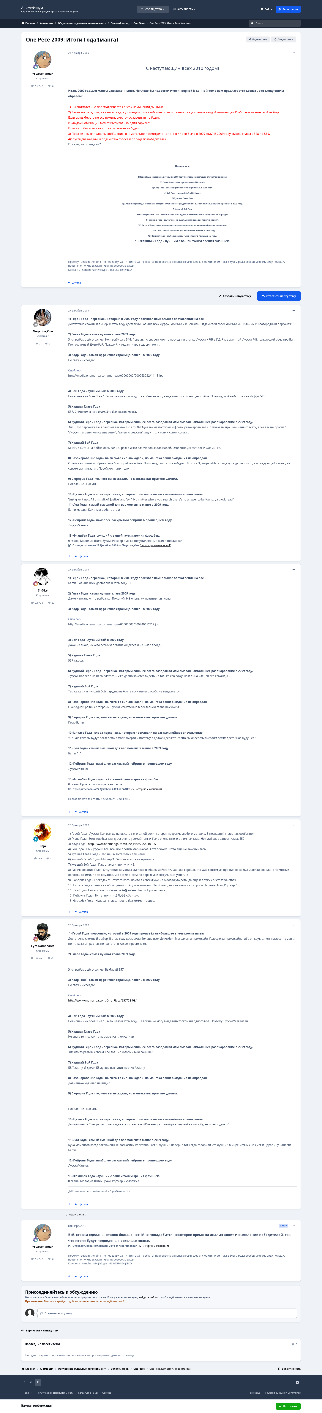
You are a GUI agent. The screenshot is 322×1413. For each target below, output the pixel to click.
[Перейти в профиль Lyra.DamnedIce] (43, 932)
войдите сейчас (149, 1297)
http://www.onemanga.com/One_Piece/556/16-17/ (122, 844)
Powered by (283, 1392)
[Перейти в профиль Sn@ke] (43, 576)
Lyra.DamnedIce (42, 946)
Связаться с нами (88, 1392)
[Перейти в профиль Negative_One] (43, 317)
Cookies (106, 1392)
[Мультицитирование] (69, 556)
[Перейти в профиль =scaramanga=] (43, 60)
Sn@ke (43, 590)
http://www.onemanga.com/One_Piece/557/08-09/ (102, 1000)
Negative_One (43, 331)
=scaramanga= (42, 74)
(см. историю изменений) (155, 545)
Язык (27, 1392)
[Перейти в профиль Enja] (43, 832)
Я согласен (290, 1406)
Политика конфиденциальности (55, 1392)
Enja (43, 846)
